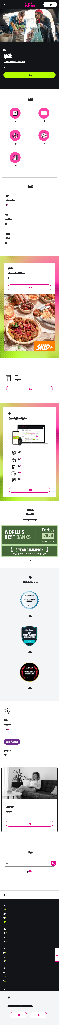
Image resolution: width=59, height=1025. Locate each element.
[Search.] (53, 863)
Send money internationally (18, 459)
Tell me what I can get (6, 243)
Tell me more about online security (5, 729)
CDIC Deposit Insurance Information (4, 755)
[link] (50, 4)
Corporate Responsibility (3, 922)
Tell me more (5, 224)
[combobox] (29, 863)
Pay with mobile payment (18, 466)
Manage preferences (18, 1015)
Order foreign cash (18, 472)
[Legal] (29, 895)
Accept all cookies (38, 1015)
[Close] (56, 995)
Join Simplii (5, 205)
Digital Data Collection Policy (4, 941)
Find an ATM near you (18, 479)
